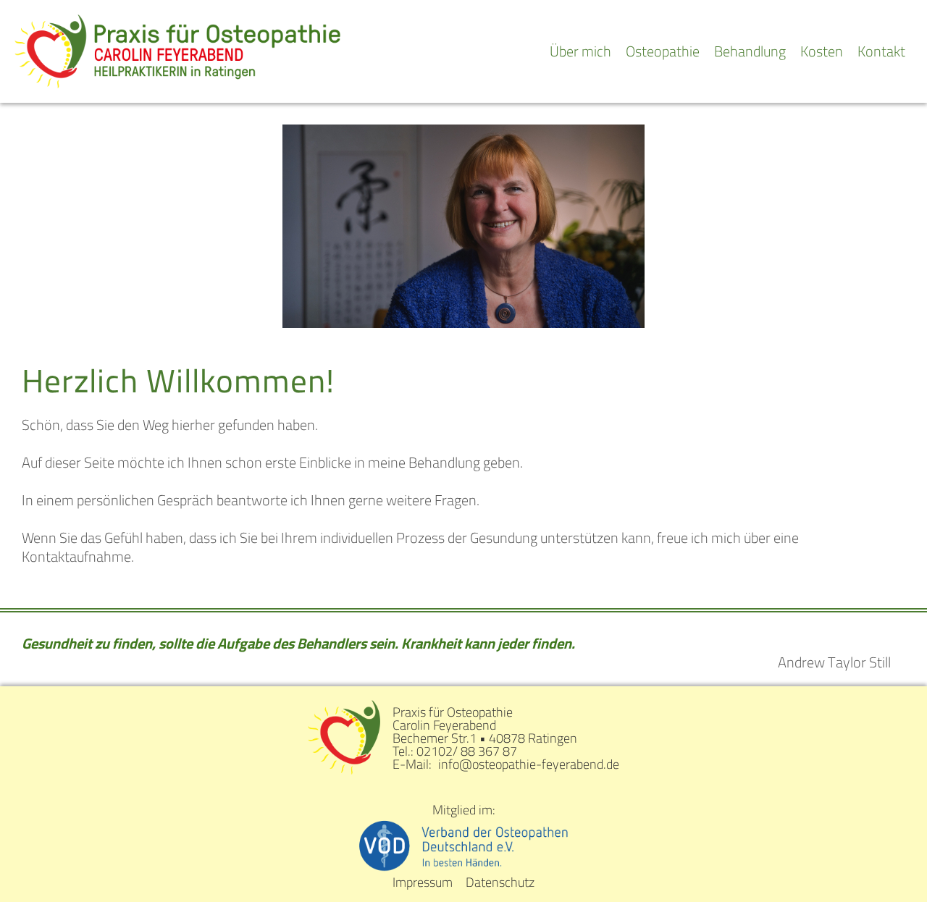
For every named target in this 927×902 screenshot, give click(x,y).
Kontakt (881, 51)
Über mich (580, 51)
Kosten (821, 51)
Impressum (423, 882)
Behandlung (750, 51)
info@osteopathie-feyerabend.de (528, 764)
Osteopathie (663, 51)
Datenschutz (500, 882)
